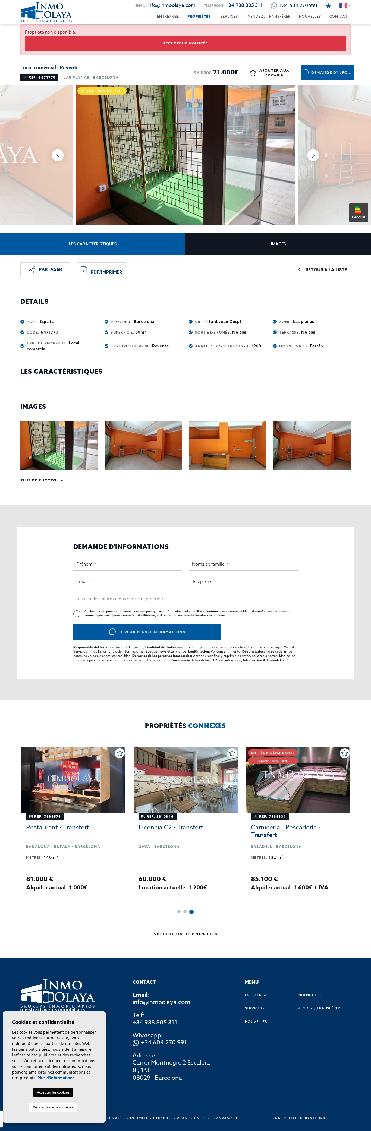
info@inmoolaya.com (171, 5)
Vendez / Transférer (269, 16)
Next (313, 155)
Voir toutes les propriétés (185, 933)
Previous (57, 155)
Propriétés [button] (198, 16)
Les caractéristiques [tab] (93, 244)
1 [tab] (179, 911)
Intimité (139, 1118)
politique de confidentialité (258, 611)
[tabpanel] (73, 821)
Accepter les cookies (53, 1092)
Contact (338, 16)
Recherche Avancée (185, 43)
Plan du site (191, 1118)
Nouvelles (310, 16)
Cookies (162, 1118)
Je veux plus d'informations (152, 632)
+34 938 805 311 (244, 5)
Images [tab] (278, 244)
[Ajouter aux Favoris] (120, 753)
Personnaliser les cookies (53, 1107)
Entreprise (168, 16)
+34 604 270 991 (164, 1043)
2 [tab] (185, 911)
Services (229, 16)
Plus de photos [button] (39, 480)
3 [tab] (191, 912)
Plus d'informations (55, 1077)
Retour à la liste (326, 270)
